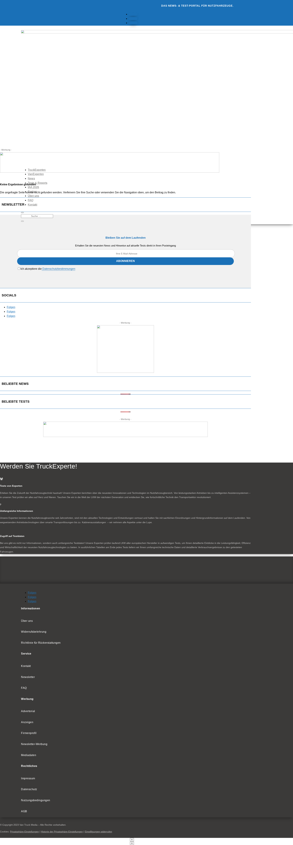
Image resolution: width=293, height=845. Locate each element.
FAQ (30, 200)
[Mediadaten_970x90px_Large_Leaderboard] (109, 171)
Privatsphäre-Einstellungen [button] (24, 831)
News (31, 178)
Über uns (33, 195)
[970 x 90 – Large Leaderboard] (125, 436)
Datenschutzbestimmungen (58, 268)
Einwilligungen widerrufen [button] (98, 831)
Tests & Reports (37, 182)
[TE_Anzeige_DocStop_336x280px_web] (125, 371)
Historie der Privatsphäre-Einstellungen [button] (62, 831)
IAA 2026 (33, 187)
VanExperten (36, 174)
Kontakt (32, 204)
